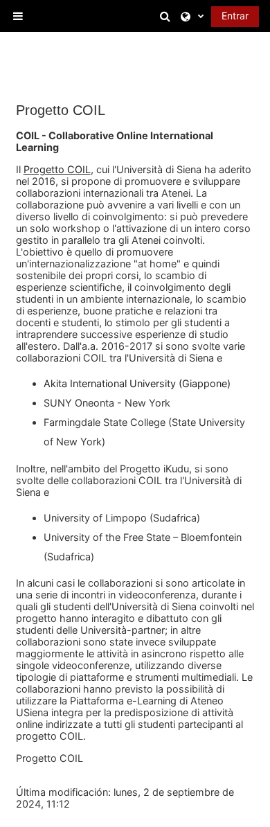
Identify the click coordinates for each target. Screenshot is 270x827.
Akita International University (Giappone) (137, 383)
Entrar (235, 15)
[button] (166, 16)
